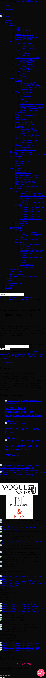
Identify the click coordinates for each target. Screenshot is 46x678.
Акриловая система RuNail (32, 202)
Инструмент (15, 228)
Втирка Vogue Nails (28, 90)
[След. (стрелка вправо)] (4, 677)
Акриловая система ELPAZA (33, 196)
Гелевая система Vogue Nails (32, 207)
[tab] (25, 363)
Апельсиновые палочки (30, 258)
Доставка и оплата (13, 283)
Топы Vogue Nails (28, 48)
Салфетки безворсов (24, 170)
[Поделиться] (4, 675)
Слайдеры (19, 127)
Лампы (18, 159)
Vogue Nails (20, 28)
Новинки (9, 278)
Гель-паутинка (21, 120)
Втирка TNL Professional (31, 87)
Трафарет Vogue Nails (29, 136)
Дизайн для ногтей (18, 78)
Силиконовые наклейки (25, 150)
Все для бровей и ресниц (21, 152)
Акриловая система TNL (31, 193)
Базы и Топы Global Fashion (27, 57)
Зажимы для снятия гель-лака (28, 177)
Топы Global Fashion (29, 62)
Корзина (8, 288)
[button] (41, 673)
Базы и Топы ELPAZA (25, 64)
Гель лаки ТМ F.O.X (24, 34)
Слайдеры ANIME (28, 129)
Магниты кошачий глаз (25, 182)
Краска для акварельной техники (29, 115)
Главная (8, 21)
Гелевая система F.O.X (30, 214)
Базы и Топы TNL (23, 71)
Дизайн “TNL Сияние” (30, 110)
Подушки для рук (23, 179)
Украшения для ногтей (25, 92)
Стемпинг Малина (28, 140)
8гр (8, 356)
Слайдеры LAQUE (28, 131)
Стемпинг (19, 138)
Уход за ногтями (17, 271)
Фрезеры (19, 166)
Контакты (9, 285)
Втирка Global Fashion (30, 85)
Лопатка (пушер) (27, 248)
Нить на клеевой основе (25, 145)
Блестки (23, 101)
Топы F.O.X (25, 55)
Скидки (8, 281)
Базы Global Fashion (29, 60)
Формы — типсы (22, 223)
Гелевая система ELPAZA (31, 212)
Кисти (18, 230)
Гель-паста (20, 117)
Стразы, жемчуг (27, 97)
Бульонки (24, 94)
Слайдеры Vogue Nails (30, 133)
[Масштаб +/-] (9, 675)
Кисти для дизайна (28, 232)
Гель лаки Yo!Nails (23, 39)
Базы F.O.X (25, 53)
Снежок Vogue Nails (24, 124)
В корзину (5, 349)
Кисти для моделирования (31, 235)
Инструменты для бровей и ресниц (30, 154)
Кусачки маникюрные (30, 244)
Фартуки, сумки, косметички (28, 186)
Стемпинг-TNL (27, 143)
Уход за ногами (16, 274)
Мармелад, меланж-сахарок (32, 106)
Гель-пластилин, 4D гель (26, 122)
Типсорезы (20, 225)
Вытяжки (19, 163)
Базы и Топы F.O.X (23, 51)
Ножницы (24, 246)
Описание (9, 363)
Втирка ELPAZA (27, 83)
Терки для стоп (27, 267)
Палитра (19, 184)
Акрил (29, 356)
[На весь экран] (6, 675)
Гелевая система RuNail (30, 216)
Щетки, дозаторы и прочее (27, 175)
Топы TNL (25, 76)
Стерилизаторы (22, 161)
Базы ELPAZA (26, 67)
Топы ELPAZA (27, 69)
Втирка (18, 80)
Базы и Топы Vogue (23, 44)
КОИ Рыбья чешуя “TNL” (31, 108)
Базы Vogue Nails (27, 46)
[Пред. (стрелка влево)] (1, 677)
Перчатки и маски (23, 173)
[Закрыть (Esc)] (1, 675)
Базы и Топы (15, 41)
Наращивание (16, 189)
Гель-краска (20, 113)
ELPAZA (19, 32)
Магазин (9, 23)
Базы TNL (24, 74)
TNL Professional (22, 30)
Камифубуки (26, 99)
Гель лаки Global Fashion (26, 37)
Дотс (22, 237)
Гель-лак (14, 25)
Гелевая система (22, 205)
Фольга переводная (23, 147)
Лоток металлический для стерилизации (31, 252)
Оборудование (16, 156)
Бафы (22, 260)
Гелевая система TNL (29, 209)
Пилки (23, 262)
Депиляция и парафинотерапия (24, 276)
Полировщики (26, 265)
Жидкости (14, 269)
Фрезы (23, 255)
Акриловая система (23, 191)
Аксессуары (15, 168)
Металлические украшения (32, 103)
